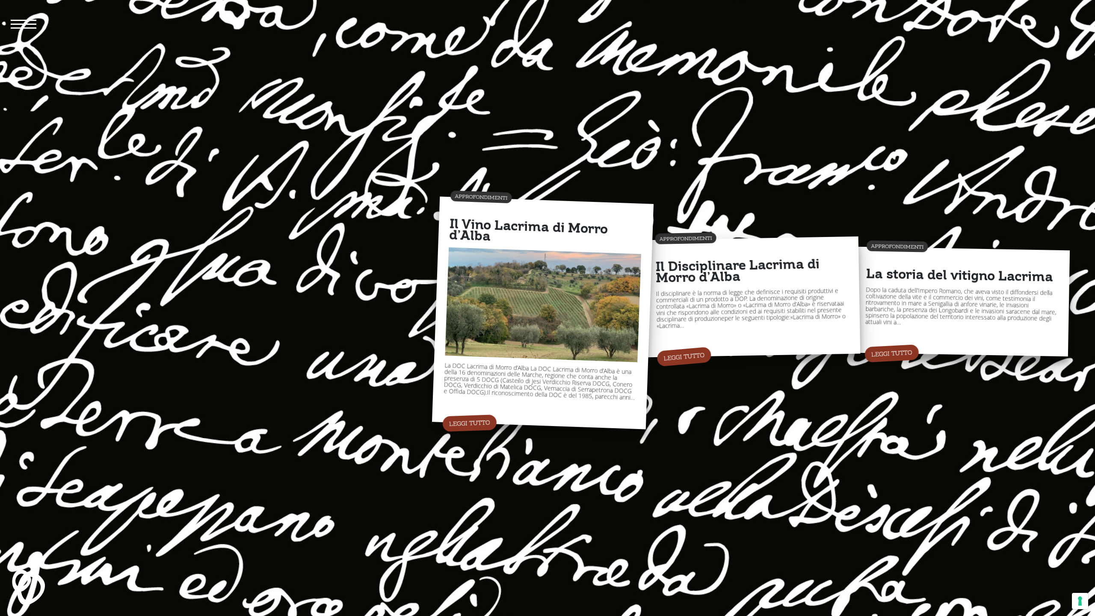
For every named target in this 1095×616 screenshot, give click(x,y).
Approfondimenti (481, 197)
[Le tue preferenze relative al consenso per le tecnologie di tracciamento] (1080, 601)
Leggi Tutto (470, 423)
